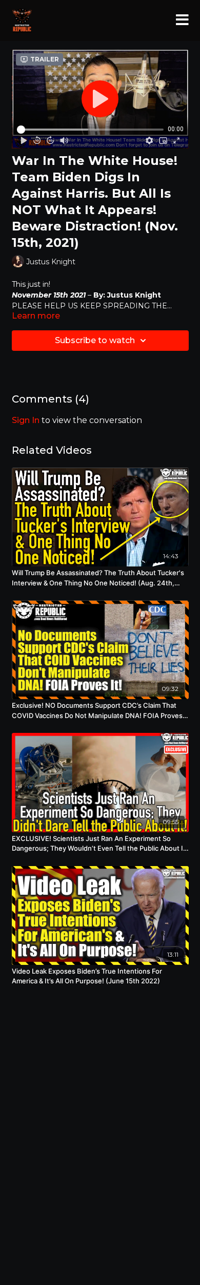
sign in (25, 420)
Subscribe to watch (95, 340)
